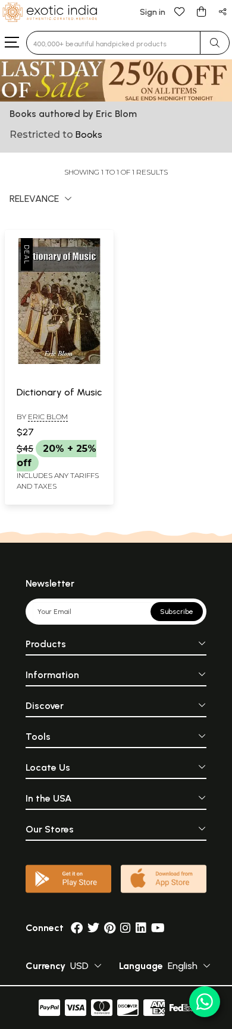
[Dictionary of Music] (59, 361)
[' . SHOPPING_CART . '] (201, 11)
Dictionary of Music (59, 392)
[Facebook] (77, 927)
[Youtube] (158, 927)
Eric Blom (48, 416)
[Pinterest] (109, 927)
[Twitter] (93, 927)
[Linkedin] (141, 927)
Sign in (152, 12)
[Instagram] (125, 927)
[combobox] (113, 43)
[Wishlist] (180, 11)
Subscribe (176, 611)
